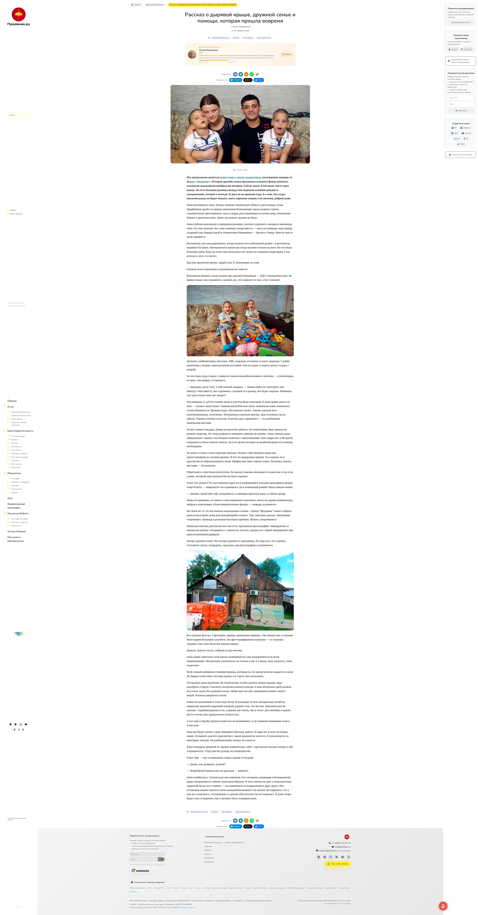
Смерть (248, 888)
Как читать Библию (260, 888)
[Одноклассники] (23, 729)
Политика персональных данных (258, 900)
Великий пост (159, 888)
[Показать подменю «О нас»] (5, 406)
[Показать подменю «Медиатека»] (5, 473)
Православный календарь (16, 505)
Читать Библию (16, 531)
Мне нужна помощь (339, 864)
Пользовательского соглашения (337, 903)
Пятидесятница (344, 888)
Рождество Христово (137, 888)
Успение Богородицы (314, 888)
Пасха (149, 888)
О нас (10, 406)
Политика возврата (223, 900)
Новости (207, 850)
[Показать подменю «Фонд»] (5, 430)
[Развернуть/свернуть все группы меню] (9, 397)
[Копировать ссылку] (257, 74)
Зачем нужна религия (277, 888)
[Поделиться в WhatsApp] (251, 74)
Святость (198, 888)
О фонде (208, 846)
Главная (12, 400)
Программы (209, 862)
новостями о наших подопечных (240, 177)
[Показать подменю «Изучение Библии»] (5, 513)
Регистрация (16, 213)
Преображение (330, 888)
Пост (168, 888)
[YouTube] (26, 724)
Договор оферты (157, 900)
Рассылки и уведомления (15, 539)
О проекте (238, 900)
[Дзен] (18, 729)
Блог (10, 498)
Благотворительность (20, 430)
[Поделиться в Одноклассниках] (246, 74)
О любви (207, 888)
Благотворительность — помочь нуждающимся (224, 842)
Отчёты (207, 854)
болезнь (236, 38)
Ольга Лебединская (241, 26)
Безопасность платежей (203, 900)
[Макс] (21, 724)
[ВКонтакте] (10, 724)
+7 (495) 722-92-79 (341, 843)
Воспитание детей (236, 888)
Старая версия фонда (17, 306)
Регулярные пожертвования (178, 900)
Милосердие (248, 38)
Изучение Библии (18, 513)
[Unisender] (140, 870)
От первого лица (241, 30)
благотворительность (220, 38)
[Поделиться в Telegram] (241, 74)
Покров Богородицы (296, 888)
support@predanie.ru (335, 850)
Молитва (175, 888)
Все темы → (134, 891)
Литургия (184, 888)
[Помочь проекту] (443, 906)
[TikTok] (14, 729)
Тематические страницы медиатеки (149, 882)
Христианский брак (219, 888)
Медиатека (14, 473)
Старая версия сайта (16, 303)
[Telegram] (16, 724)
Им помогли (209, 858)
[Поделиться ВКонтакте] (235, 74)
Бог (191, 888)
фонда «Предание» (198, 181)
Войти (13, 210)
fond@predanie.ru (343, 847)
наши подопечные (264, 38)
